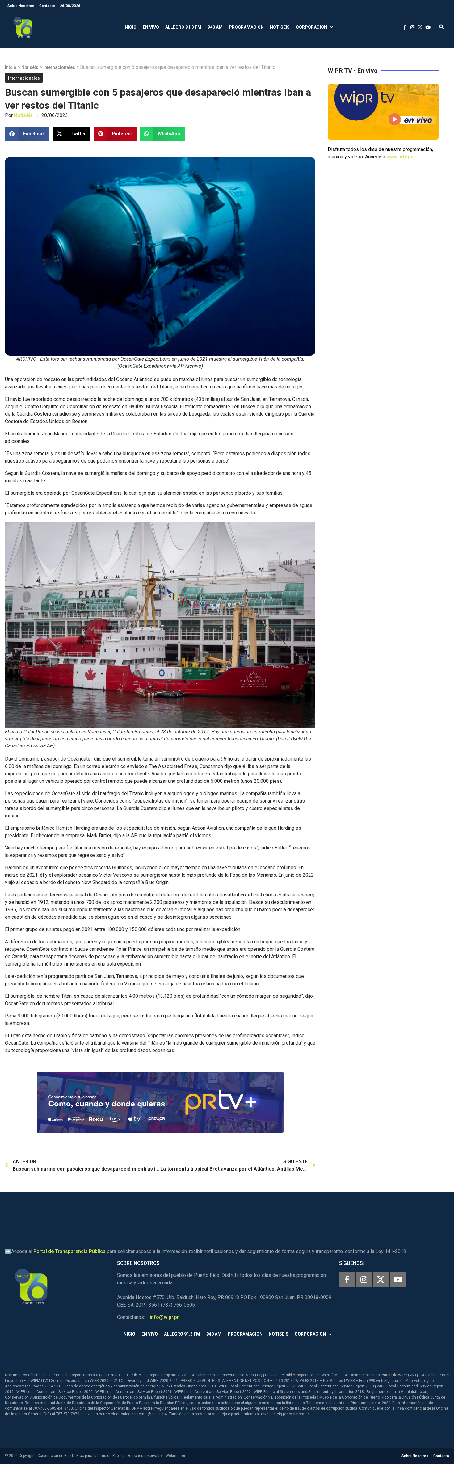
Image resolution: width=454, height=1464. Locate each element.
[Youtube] (398, 1279)
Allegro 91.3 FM (183, 27)
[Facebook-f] (347, 1279)
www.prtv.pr (399, 157)
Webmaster (175, 1456)
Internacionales (59, 67)
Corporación (311, 27)
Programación (246, 27)
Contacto (47, 6)
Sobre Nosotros (20, 6)
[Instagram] (364, 1279)
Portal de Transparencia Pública (69, 1251)
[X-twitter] (381, 1279)
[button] (441, 27)
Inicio (130, 27)
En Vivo (151, 27)
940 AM (215, 27)
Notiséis (280, 27)
